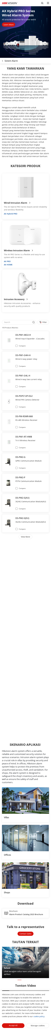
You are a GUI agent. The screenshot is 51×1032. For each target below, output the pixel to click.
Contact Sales (25, 933)
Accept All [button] (13, 1025)
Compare (22, 346)
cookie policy (38, 1016)
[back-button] (2, 60)
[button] (23, 55)
